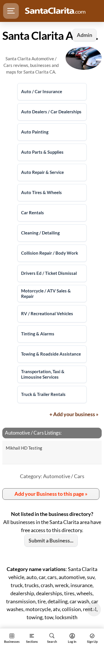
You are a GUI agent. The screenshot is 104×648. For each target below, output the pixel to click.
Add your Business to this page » (51, 494)
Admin (84, 35)
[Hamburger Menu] (11, 11)
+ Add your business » (74, 414)
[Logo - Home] (55, 11)
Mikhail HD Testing (24, 447)
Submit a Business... (51, 540)
